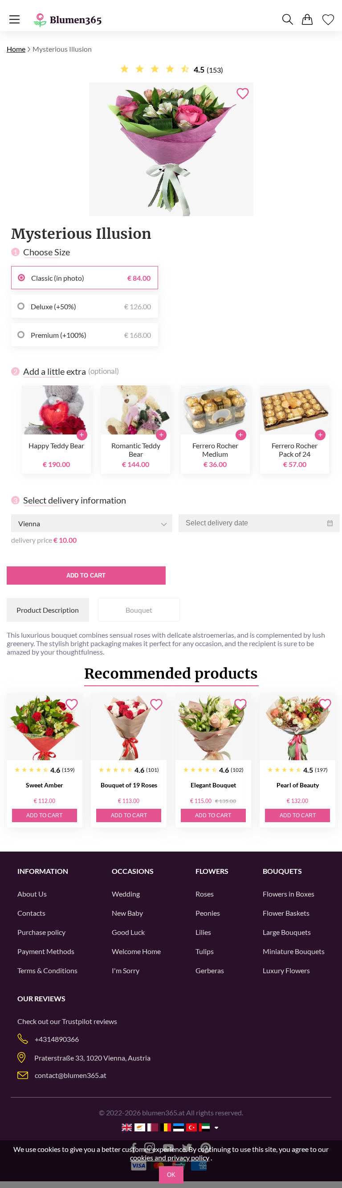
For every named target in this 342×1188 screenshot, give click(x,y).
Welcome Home (136, 951)
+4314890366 (57, 1039)
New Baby (127, 913)
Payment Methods (45, 951)
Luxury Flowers (286, 970)
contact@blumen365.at (70, 1075)
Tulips (204, 951)
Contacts (31, 913)
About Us (32, 893)
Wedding (126, 893)
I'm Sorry (125, 970)
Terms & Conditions (47, 970)
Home (16, 49)
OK (171, 1175)
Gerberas (209, 970)
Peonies (207, 913)
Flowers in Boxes (288, 893)
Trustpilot (77, 1021)
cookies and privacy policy (169, 1157)
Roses (204, 893)
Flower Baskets (286, 913)
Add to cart (86, 575)
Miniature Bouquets (294, 951)
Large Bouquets (287, 932)
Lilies (203, 932)
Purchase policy (41, 932)
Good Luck (128, 932)
